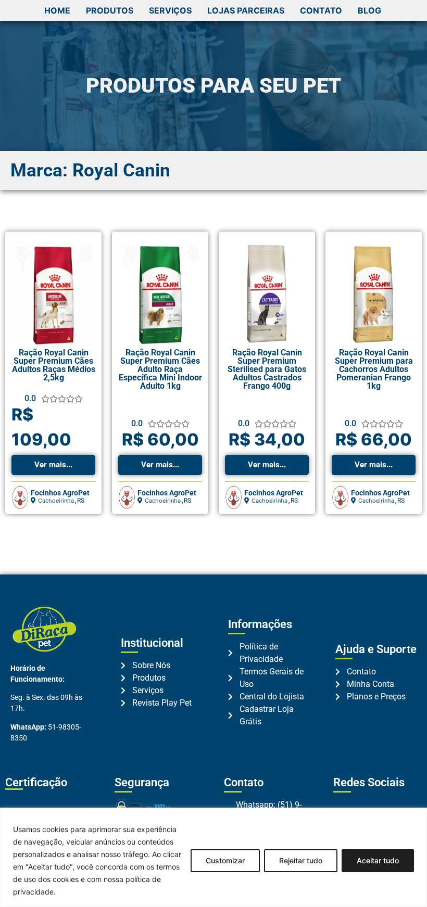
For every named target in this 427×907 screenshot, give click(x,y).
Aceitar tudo (378, 860)
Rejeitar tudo (300, 860)
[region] (213, 857)
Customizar (225, 860)
